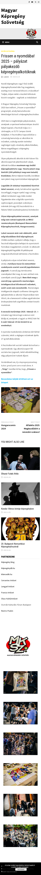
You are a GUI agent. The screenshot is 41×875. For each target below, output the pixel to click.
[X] (35, 2)
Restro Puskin (7, 611)
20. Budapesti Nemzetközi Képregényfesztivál (13, 545)
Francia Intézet (7, 592)
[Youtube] (32, 2)
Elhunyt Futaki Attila (9, 473)
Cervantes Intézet (8, 580)
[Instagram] (38, 2)
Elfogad (21, 869)
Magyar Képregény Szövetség (13, 16)
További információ (22, 867)
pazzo (7, 77)
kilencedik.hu (6, 574)
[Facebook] (29, 2)
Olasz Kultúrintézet (9, 598)
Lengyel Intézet (7, 586)
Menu (7, 42)
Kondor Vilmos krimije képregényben (17, 508)
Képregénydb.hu (8, 568)
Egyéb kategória (7, 51)
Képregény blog (7, 562)
